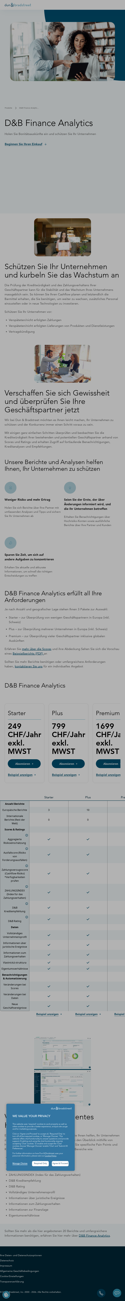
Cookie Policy (50, 1156)
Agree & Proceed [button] (60, 1164)
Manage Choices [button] (19, 1164)
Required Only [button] (40, 1164)
